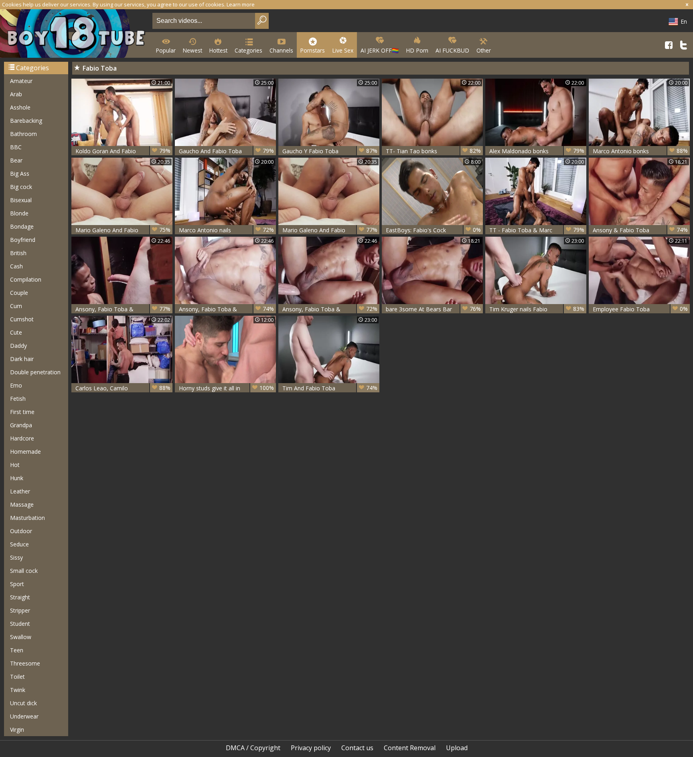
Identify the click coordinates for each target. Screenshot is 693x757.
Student (20, 623)
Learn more (241, 4)
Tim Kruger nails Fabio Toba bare (536, 309)
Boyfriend (22, 240)
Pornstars (312, 50)
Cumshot (22, 319)
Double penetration (35, 372)
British (18, 253)
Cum (16, 306)
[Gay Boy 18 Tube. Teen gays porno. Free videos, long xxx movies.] (74, 34)
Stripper (20, 610)
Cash (16, 266)
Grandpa (21, 425)
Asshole (20, 107)
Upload (457, 748)
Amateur (21, 81)
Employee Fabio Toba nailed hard (640, 309)
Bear (16, 160)
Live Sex (342, 50)
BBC (16, 147)
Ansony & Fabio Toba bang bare (640, 230)
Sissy (16, 557)
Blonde (19, 213)
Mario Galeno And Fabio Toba (122, 230)
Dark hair (22, 359)
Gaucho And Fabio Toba (226, 151)
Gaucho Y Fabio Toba (329, 151)
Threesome (25, 663)
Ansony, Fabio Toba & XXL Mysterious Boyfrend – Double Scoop (329, 309)
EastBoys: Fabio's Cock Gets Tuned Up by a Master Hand (433, 230)
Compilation (25, 279)
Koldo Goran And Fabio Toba (122, 151)
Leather (20, 491)
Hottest (218, 50)
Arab (16, 94)
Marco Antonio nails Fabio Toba (226, 230)
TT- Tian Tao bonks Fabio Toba (433, 151)
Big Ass (19, 173)
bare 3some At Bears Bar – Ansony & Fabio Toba (433, 309)
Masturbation (27, 518)
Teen (16, 650)
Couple (19, 292)
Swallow (20, 637)
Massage (22, 504)
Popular (166, 50)
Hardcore (22, 438)
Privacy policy (311, 748)
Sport (17, 584)
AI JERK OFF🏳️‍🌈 (380, 50)
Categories (248, 50)
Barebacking (26, 120)
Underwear (24, 716)
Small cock (24, 570)
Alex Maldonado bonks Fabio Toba (536, 151)
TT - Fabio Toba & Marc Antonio (536, 230)
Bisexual (21, 200)
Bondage (22, 226)
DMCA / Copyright (253, 748)
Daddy (18, 345)
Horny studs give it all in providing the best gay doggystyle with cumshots (226, 388)
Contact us (357, 748)
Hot (15, 465)
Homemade (25, 451)
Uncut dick (23, 703)
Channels (281, 50)
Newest (192, 50)
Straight (20, 597)
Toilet (17, 676)
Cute (16, 332)
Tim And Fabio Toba (329, 388)
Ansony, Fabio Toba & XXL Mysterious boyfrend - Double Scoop (226, 309)
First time (22, 412)
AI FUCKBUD (452, 50)
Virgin (17, 729)
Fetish (18, 398)
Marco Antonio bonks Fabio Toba (640, 151)
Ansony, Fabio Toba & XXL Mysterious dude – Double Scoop (122, 309)
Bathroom (23, 134)
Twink (17, 690)
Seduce (19, 544)
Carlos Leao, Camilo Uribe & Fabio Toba (122, 388)
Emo (16, 385)
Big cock (21, 187)
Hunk (16, 478)
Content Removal (410, 748)
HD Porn (417, 50)
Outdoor (21, 531)
